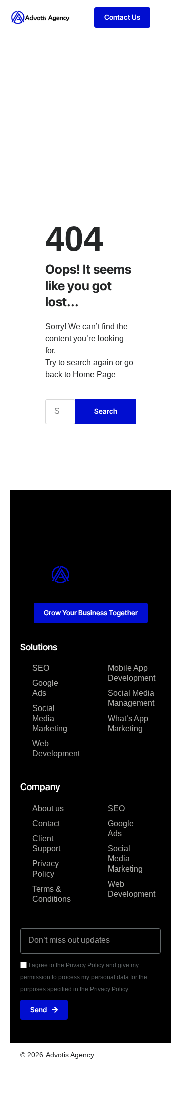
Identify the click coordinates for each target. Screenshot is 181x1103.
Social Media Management (128, 698)
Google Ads (45, 688)
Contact (46, 823)
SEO (40, 668)
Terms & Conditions (51, 894)
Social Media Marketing (49, 718)
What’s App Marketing (128, 723)
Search (105, 411)
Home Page (94, 374)
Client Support (46, 843)
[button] (163, 17)
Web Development (52, 748)
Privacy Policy (45, 868)
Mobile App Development (128, 673)
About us (48, 808)
